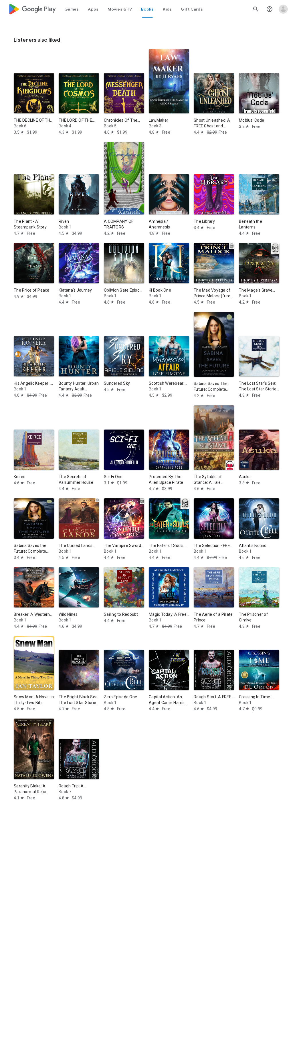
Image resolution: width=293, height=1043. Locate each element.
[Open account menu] (283, 9)
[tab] (71, 9)
